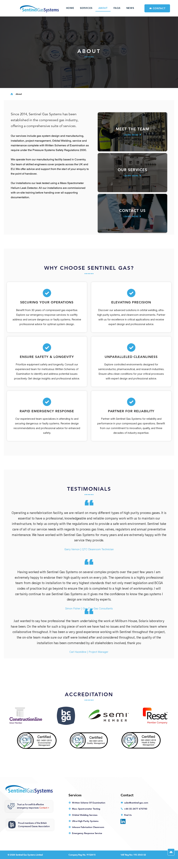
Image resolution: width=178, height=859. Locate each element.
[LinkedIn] (123, 821)
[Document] (171, 852)
